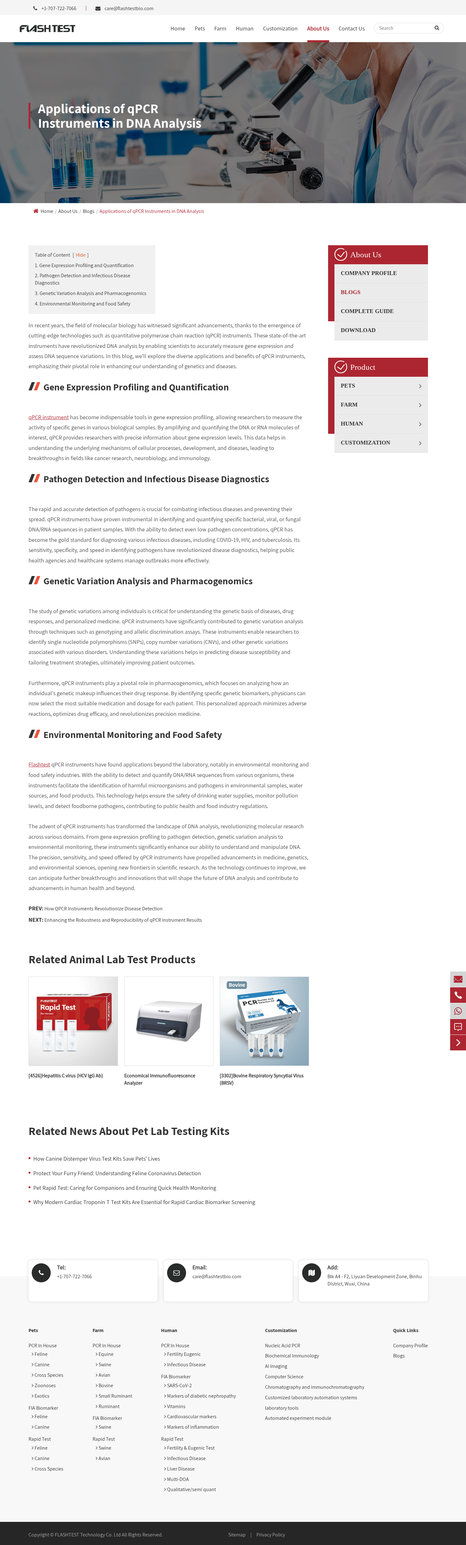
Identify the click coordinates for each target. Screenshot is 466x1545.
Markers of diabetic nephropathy (201, 1396)
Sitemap (237, 1534)
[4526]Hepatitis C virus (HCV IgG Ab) (66, 1075)
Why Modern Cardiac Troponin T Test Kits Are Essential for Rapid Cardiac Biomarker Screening (144, 1202)
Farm (220, 28)
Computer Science (284, 1376)
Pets (200, 28)
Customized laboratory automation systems (311, 1397)
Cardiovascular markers (191, 1416)
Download (358, 330)
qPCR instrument (49, 417)
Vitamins (175, 1406)
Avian (104, 1375)
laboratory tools (282, 1408)
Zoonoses (45, 1385)
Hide (81, 255)
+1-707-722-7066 (74, 1276)
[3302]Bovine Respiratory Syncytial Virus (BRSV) (262, 1079)
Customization (280, 28)
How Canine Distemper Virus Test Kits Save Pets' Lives (96, 1158)
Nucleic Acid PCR (282, 1345)
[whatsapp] (458, 1011)
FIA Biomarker (43, 1408)
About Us (318, 28)
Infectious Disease (186, 1364)
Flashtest (39, 764)
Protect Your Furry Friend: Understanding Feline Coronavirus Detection (117, 1173)
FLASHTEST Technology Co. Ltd (88, 1534)
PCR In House (43, 1345)
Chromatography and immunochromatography (314, 1387)
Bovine (105, 1385)
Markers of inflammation (192, 1427)
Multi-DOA (177, 1479)
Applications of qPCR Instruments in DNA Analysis (152, 211)
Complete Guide (367, 311)
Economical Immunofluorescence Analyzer (159, 1079)
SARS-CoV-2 (179, 1385)
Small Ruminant (115, 1396)
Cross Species (48, 1375)
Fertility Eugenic (183, 1354)
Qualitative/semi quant (191, 1489)
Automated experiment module (298, 1418)
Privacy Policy (270, 1534)
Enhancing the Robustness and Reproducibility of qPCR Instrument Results (123, 920)
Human (245, 28)
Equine (105, 1354)
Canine (41, 1364)
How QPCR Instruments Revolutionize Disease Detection (103, 908)
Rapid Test (40, 1439)
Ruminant (109, 1406)
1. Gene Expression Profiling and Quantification (84, 265)
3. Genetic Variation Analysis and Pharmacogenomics (90, 293)
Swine (104, 1364)
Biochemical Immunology (292, 1355)
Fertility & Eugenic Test (190, 1448)
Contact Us (352, 28)
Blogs (88, 211)
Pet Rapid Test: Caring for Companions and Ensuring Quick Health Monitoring (124, 1187)
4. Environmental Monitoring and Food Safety (82, 303)
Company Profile (369, 273)
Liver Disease (180, 1468)
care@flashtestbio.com (129, 8)
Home (178, 28)
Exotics (41, 1396)
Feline (41, 1354)
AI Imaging (276, 1366)
